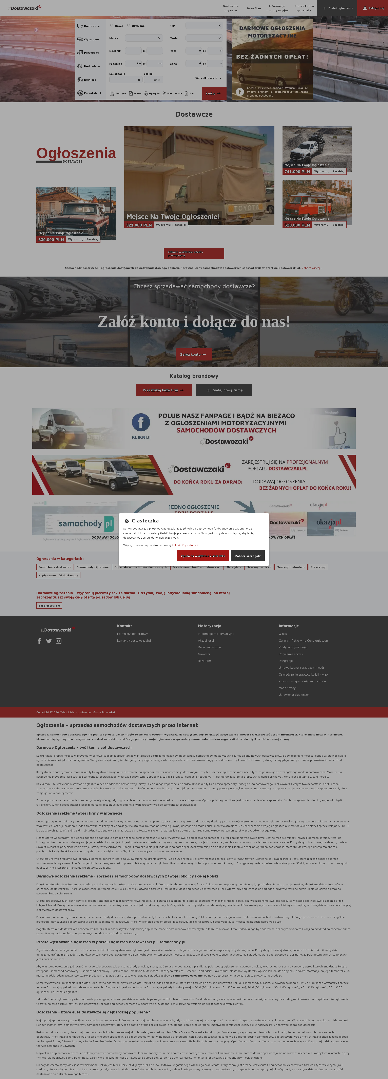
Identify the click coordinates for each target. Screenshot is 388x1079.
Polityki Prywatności (185, 545)
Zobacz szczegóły (248, 556)
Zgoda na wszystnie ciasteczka (203, 556)
